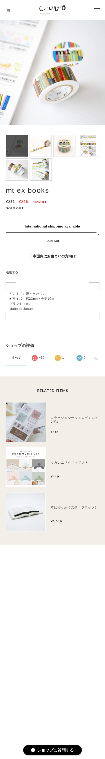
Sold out (52, 241)
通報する (12, 272)
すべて (16, 357)
